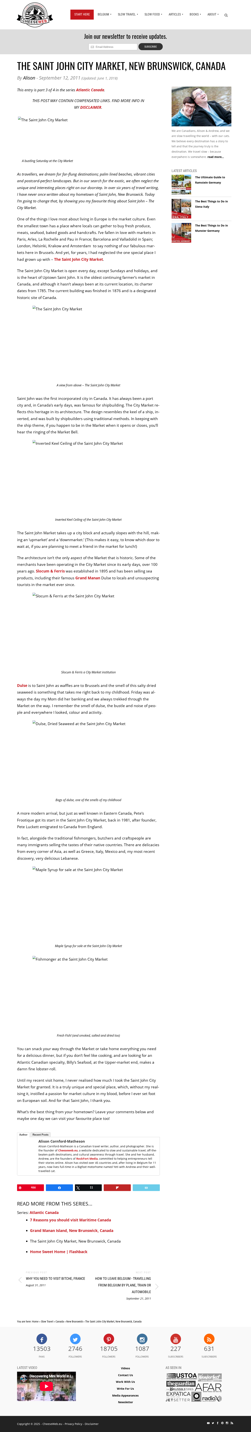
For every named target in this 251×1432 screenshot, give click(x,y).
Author (23, 1134)
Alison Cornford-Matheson (61, 1141)
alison (29, 77)
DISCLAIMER (90, 107)
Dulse (22, 685)
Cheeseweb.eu (68, 1150)
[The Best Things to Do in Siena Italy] (181, 209)
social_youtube (208, 1423)
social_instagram (227, 1423)
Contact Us (125, 1375)
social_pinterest (222, 1423)
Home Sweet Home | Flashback (58, 1251)
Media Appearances (125, 1395)
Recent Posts (40, 1134)
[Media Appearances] (194, 1388)
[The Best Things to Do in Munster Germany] (181, 233)
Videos (125, 1368)
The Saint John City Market (78, 259)
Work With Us (125, 1382)
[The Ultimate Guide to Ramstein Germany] (181, 185)
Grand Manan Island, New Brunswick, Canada (71, 1230)
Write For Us (125, 1388)
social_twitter (213, 1423)
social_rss (231, 1423)
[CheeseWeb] (35, 14)
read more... (215, 157)
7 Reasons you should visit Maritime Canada (70, 1220)
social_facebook (217, 1423)
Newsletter (125, 1402)
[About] (201, 107)
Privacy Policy (73, 1424)
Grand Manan (87, 578)
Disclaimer (92, 1424)
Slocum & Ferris (50, 571)
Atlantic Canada (90, 89)
